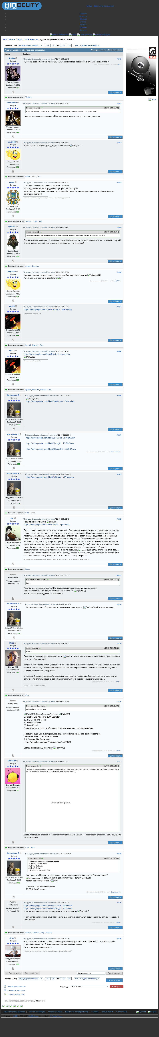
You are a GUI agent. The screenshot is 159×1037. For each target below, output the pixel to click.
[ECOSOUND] (14, 1006)
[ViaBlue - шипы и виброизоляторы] (18, 1006)
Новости (83, 16)
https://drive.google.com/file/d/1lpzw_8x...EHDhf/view (50, 443)
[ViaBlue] (11, 1006)
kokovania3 (12, 103)
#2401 (119, 59)
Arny (42, 933)
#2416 (119, 701)
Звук (19, 39)
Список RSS (121, 1012)
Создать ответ (114, 980)
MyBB (15, 1016)
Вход (89, 6)
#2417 (119, 761)
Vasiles (28, 97)
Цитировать (115, 92)
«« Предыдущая (13, 973)
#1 (119, 64)
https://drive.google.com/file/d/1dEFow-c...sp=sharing (48, 309)
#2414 (119, 604)
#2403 (119, 143)
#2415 (119, 644)
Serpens (35, 266)
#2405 (119, 227)
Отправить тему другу (16, 990)
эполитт (28, 221)
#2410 (119, 435)
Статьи (83, 22)
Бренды (83, 27)
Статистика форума (36, 1012)
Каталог (83, 30)
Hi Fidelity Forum (56, 1016)
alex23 (12, 306)
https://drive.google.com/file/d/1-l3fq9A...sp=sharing (47, 524)
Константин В (13, 395)
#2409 (119, 396)
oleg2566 (12, 142)
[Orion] (152, 99)
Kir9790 (35, 390)
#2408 (119, 351)
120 (53, 45)
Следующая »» (31, 973)
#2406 (119, 272)
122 (63, 45)
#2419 (119, 903)
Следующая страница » (89, 45)
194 (76, 45)
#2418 (119, 854)
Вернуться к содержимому (76, 1012)
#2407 (119, 307)
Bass (27, 569)
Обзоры (83, 19)
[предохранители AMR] (3, 1006)
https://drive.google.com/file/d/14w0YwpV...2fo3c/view (50, 401)
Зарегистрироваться (103, 6)
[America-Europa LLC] (7, 1006)
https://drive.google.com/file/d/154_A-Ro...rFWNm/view (50, 438)
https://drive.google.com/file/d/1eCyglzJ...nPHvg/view (50, 477)
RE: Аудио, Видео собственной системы (39, 59)
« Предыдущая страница (28, 45)
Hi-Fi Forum (9, 39)
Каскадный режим (98, 50)
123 (69, 45)
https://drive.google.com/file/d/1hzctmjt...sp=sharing (47, 354)
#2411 (119, 474)
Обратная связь (55, 1012)
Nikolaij (35, 345)
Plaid (118, 750)
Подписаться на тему (16, 994)
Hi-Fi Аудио (29, 39)
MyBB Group (33, 1016)
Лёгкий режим (107, 1012)
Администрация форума (14, 1012)
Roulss (12, 58)
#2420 (119, 939)
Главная (83, 13)
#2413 (119, 575)
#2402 (119, 103)
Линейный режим (115, 50)
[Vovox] (21, 1006)
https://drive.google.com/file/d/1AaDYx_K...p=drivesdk (48, 908)
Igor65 (28, 345)
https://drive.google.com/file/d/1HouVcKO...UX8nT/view (51, 449)
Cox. (39, 177)
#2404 (119, 183)
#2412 (119, 519)
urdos (27, 177)
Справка (95, 1012)
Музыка (83, 25)
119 (47, 45)
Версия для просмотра (17, 986)
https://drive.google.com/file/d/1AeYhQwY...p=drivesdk (48, 905)
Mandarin (12, 761)
